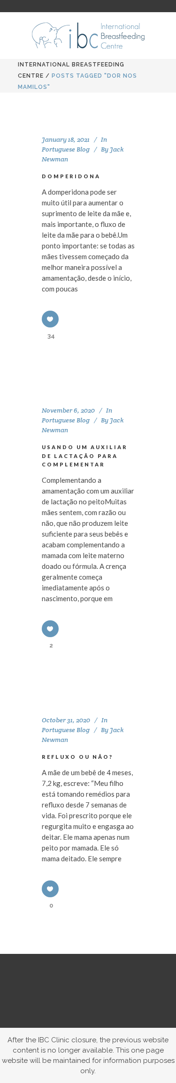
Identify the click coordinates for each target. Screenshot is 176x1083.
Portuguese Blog (66, 149)
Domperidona (71, 176)
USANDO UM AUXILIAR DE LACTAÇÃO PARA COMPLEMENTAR (85, 455)
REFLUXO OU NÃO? (77, 757)
